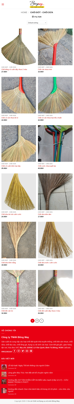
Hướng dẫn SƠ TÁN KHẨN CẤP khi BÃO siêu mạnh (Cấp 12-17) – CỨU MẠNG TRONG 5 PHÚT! (38, 381)
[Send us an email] (27, 351)
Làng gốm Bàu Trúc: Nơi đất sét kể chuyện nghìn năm (30, 373)
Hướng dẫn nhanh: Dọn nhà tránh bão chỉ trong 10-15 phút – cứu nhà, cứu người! (39, 390)
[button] (2, 4)
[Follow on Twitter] (23, 351)
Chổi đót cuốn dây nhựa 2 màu (49, 311)
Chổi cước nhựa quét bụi (47, 166)
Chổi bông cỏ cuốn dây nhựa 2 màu (14, 69)
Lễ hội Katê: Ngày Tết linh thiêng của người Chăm (28, 366)
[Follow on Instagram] (19, 351)
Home (24, 12)
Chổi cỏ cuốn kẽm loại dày (11, 166)
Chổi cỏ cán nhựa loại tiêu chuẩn (50, 118)
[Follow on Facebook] (14, 351)
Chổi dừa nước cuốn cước (47, 263)
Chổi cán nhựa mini (45, 69)
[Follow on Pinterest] (31, 351)
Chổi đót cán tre (7, 311)
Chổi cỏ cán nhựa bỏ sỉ (9, 118)
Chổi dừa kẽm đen (44, 214)
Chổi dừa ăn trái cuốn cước (11, 214)
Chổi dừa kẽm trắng (8, 263)
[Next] (41, 321)
